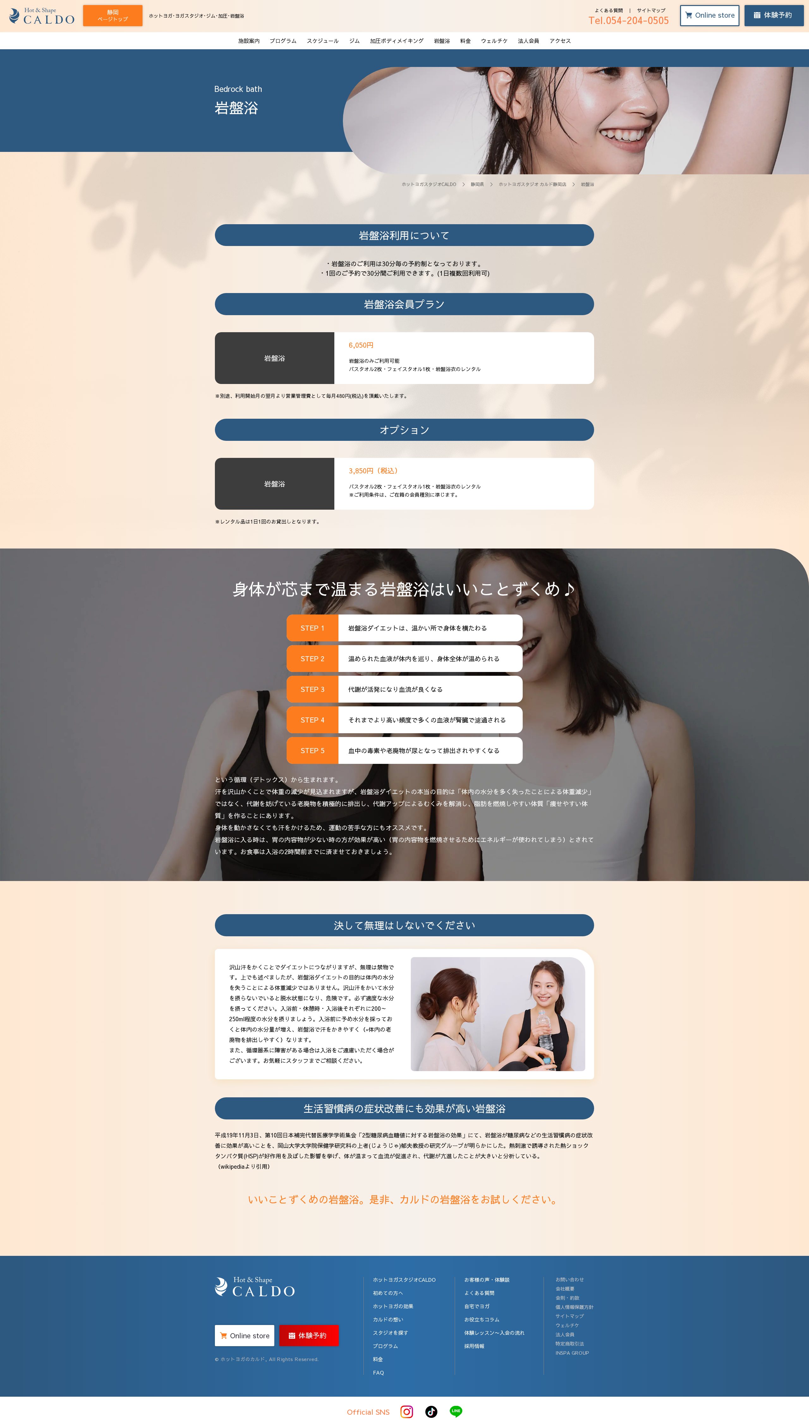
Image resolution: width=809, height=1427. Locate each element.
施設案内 (249, 41)
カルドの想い (388, 1319)
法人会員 (528, 41)
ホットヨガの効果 (393, 1306)
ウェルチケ (494, 41)
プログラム (283, 41)
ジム (354, 41)
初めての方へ (388, 1292)
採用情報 (474, 1345)
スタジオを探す (390, 1332)
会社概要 (565, 1288)
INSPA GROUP (572, 1352)
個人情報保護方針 (574, 1307)
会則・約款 (567, 1297)
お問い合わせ (570, 1279)
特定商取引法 (570, 1343)
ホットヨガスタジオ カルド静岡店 (532, 184)
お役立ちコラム (482, 1319)
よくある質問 (608, 10)
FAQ (378, 1372)
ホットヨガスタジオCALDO (429, 184)
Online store (715, 15)
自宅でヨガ (477, 1306)
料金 (465, 41)
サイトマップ (651, 10)
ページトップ (113, 15)
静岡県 (477, 184)
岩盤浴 (442, 41)
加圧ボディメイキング (397, 41)
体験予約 (778, 15)
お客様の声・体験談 (487, 1279)
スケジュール (323, 41)
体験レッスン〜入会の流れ (494, 1332)
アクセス (560, 41)
